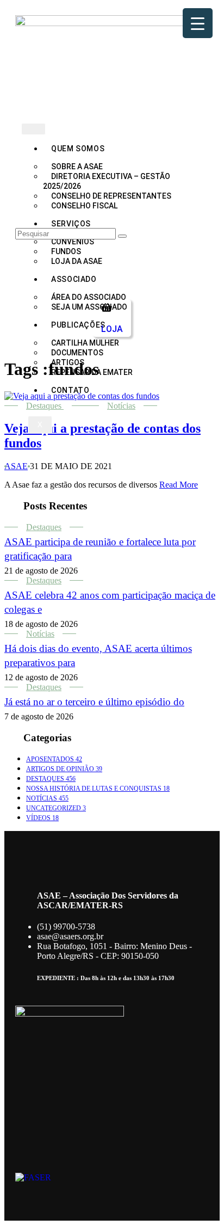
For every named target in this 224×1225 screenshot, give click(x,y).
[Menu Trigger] (198, 23)
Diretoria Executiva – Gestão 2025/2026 (106, 181)
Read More (178, 484)
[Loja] (106, 307)
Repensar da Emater (92, 372)
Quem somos (77, 148)
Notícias (121, 405)
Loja (112, 329)
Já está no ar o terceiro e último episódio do (94, 701)
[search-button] (122, 236)
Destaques (43, 405)
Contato (70, 390)
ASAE (16, 466)
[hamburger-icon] (33, 129)
